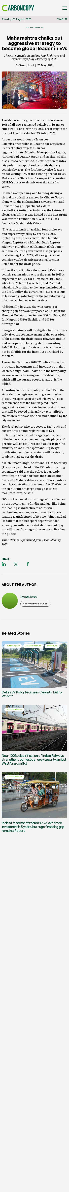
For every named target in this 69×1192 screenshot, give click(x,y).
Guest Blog (52, 646)
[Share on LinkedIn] (4, 564)
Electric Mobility (35, 27)
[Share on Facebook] (28, 564)
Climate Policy (13, 646)
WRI (42, 219)
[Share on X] (16, 564)
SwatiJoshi (26, 65)
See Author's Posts (35, 603)
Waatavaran (10, 219)
